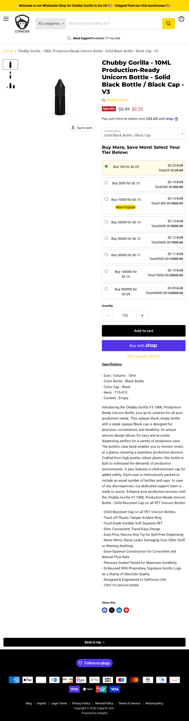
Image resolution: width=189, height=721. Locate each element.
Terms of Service (129, 703)
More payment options (143, 356)
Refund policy (154, 703)
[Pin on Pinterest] (126, 610)
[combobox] (114, 23)
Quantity (107, 305)
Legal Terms (59, 703)
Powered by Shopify (94, 713)
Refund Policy (104, 703)
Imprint (41, 703)
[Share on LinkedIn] (119, 610)
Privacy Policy (81, 703)
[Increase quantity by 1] (142, 315)
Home (8, 51)
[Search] (168, 23)
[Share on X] (112, 610)
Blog (29, 703)
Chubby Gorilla (117, 100)
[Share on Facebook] (104, 610)
